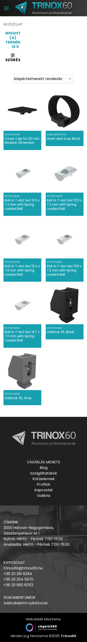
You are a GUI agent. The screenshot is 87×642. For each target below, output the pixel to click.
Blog (44, 467)
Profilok (43, 484)
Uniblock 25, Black (60, 332)
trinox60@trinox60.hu (22, 568)
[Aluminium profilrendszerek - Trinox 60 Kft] (44, 8)
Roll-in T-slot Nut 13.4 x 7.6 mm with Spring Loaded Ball (22, 270)
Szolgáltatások (43, 473)
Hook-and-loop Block (63, 139)
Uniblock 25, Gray (18, 398)
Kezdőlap (12, 24)
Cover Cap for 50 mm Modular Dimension (22, 141)
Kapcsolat (43, 490)
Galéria (43, 495)
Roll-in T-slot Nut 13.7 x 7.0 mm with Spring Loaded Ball (22, 336)
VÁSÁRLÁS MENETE (43, 462)
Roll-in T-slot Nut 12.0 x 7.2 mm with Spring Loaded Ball (22, 204)
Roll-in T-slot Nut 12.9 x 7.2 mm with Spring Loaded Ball (64, 204)
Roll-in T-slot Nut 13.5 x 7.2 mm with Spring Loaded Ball (64, 270)
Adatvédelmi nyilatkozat (25, 603)
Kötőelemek (43, 479)
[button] (6, 8)
